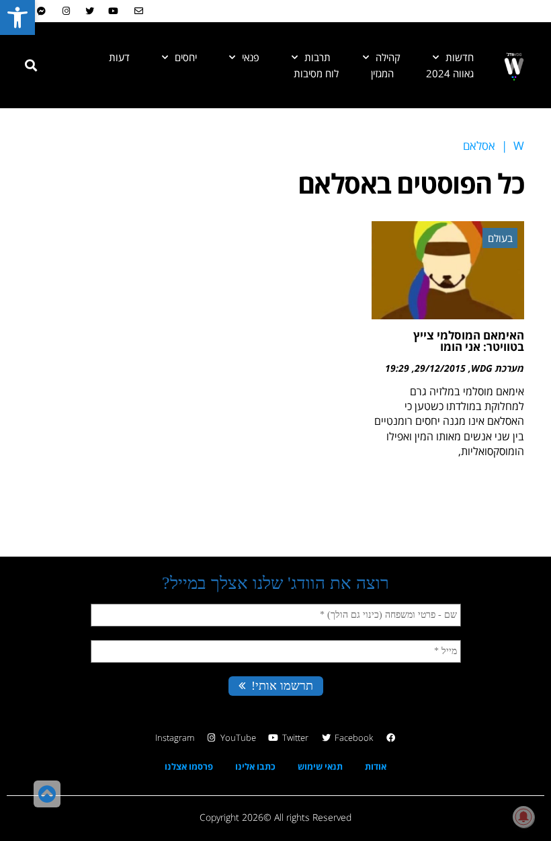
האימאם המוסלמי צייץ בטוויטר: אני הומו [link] (468, 340)
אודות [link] (375, 766)
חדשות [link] (460, 57)
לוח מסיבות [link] (316, 73)
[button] (31, 65)
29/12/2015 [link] (440, 368)
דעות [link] (119, 57)
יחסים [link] (186, 57)
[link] (17, 17)
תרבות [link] (317, 57)
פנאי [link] (250, 57)
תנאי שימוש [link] (320, 766)
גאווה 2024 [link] (450, 73)
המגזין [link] (382, 73)
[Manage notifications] (523, 817)
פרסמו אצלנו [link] (189, 766)
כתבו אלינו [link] (255, 766)
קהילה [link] (388, 57)
